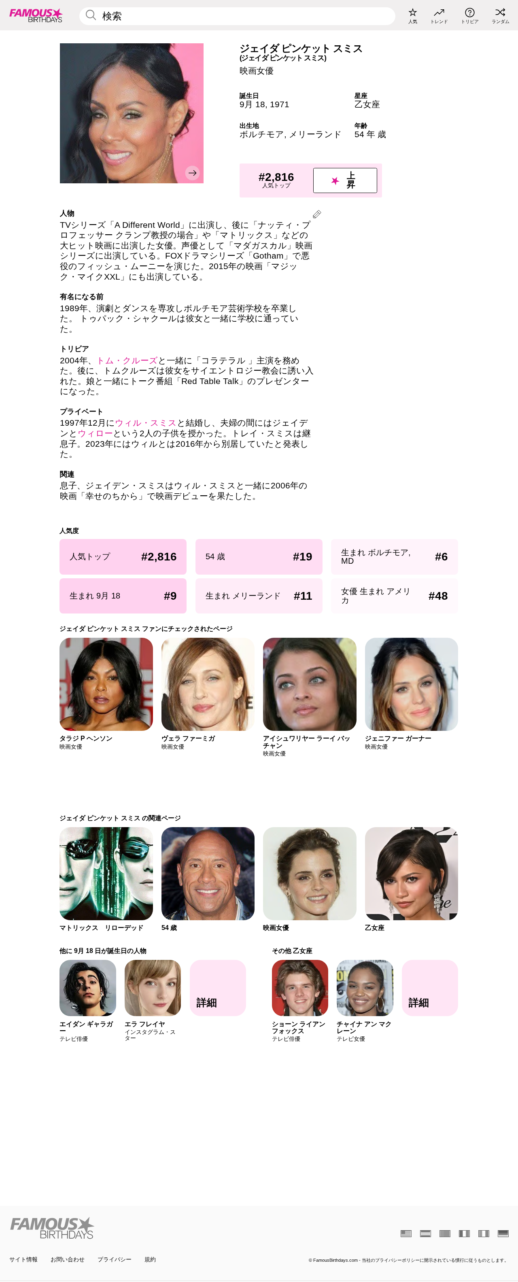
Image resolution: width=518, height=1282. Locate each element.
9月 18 (252, 104)
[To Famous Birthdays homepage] (36, 15)
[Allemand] (503, 1233)
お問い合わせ (68, 1260)
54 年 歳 (370, 134)
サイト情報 (23, 1260)
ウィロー (95, 433)
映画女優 (257, 71)
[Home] (132, 1227)
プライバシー (115, 1260)
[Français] (464, 1233)
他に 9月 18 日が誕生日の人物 (103, 950)
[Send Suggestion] (317, 215)
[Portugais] (444, 1233)
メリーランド (315, 134)
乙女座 (367, 104)
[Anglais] (406, 1233)
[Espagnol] (425, 1233)
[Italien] (483, 1233)
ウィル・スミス (146, 423)
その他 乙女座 (292, 950)
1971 (279, 104)
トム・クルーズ (127, 360)
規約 (150, 1260)
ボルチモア (262, 134)
